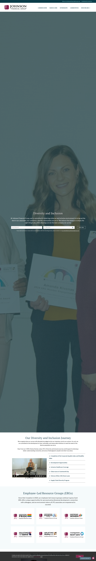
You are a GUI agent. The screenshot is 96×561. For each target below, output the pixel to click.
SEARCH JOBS (53, 8)
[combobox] (27, 227)
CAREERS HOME (42, 8)
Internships (64, 8)
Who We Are (85, 8)
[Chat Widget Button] (93, 558)
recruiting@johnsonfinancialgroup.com (70, 230)
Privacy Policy (37, 556)
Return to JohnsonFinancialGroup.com (71, 1)
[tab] (66, 457)
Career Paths (74, 8)
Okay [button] (80, 556)
